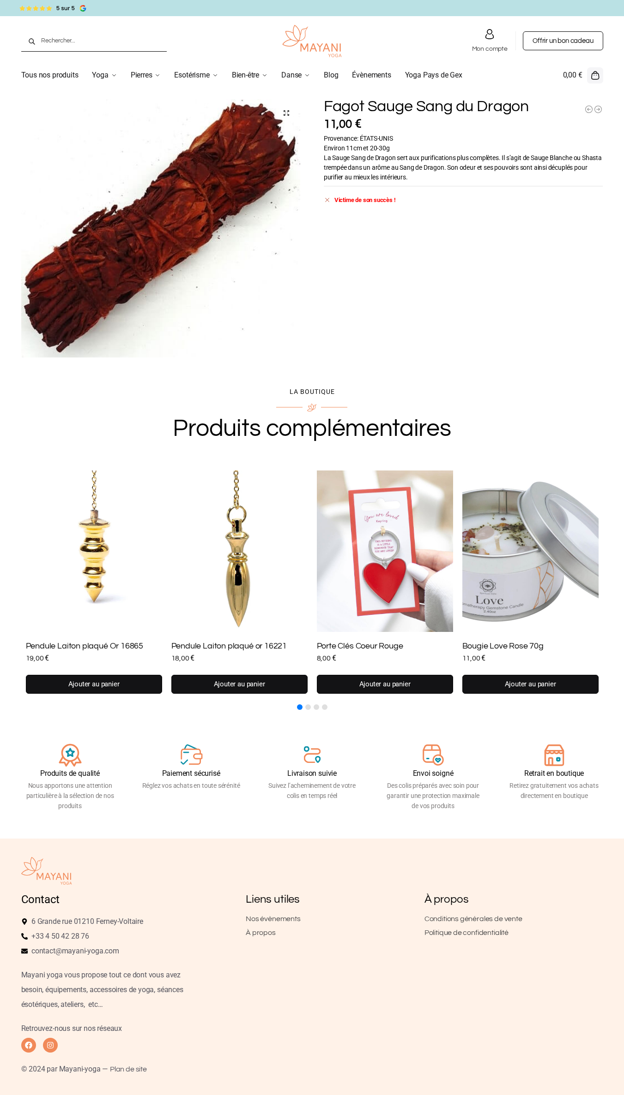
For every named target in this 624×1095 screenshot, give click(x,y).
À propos (261, 932)
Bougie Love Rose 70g (503, 646)
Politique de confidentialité (466, 932)
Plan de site (128, 1069)
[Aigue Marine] (598, 109)
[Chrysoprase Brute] (589, 109)
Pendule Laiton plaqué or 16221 (229, 646)
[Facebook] (28, 1045)
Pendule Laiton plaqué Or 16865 (85, 646)
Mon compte (490, 49)
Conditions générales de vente (473, 918)
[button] (583, 75)
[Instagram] (50, 1045)
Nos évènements (273, 918)
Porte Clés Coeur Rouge (360, 646)
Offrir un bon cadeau (563, 40)
